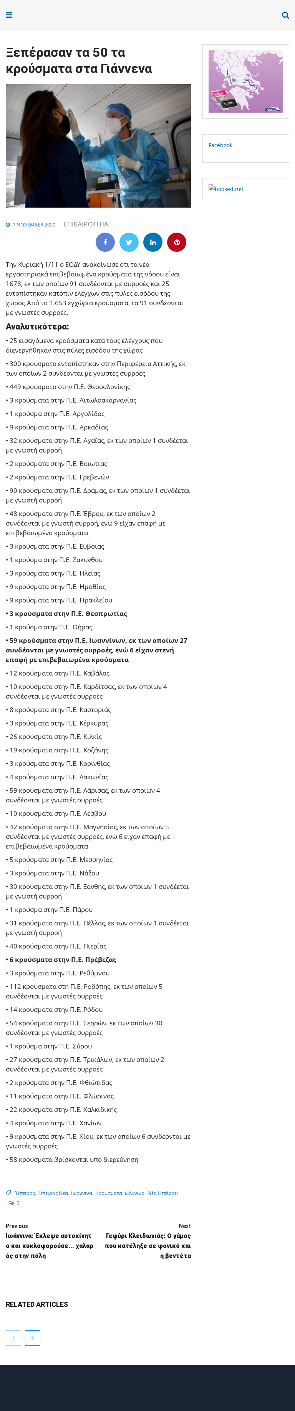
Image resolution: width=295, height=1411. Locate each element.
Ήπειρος (25, 1193)
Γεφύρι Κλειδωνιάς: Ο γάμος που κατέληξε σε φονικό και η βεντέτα (147, 1241)
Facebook (220, 145)
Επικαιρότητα (86, 224)
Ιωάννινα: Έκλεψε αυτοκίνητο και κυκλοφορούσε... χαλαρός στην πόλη (49, 1241)
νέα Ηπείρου (163, 1193)
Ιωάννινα (81, 1193)
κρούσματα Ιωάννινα (119, 1193)
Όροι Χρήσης (147, 1390)
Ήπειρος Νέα (53, 1193)
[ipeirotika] (29, 15)
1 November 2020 (34, 224)
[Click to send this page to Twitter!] (129, 242)
